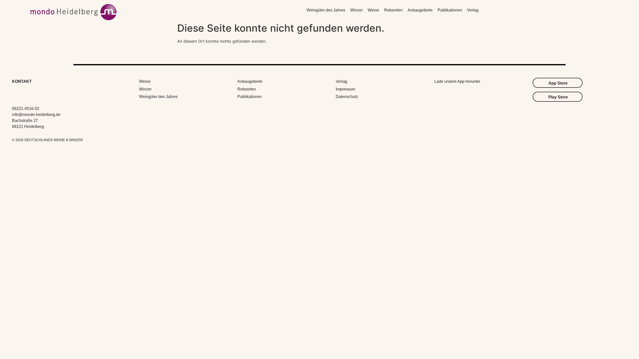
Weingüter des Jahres (326, 10)
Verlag (473, 10)
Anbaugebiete (420, 10)
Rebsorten (393, 10)
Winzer (356, 10)
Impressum (345, 89)
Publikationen (450, 10)
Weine (373, 10)
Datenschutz (347, 96)
